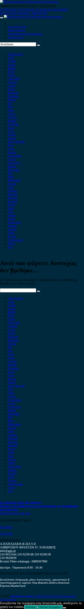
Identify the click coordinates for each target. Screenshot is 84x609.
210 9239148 (25, 9)
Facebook (6, 527)
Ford (11, 110)
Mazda (12, 166)
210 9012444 (8, 9)
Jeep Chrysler (16, 141)
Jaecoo (12, 134)
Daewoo (13, 92)
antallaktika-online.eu (23, 596)
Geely (11, 113)
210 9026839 (60, 9)
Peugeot (13, 194)
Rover (11, 205)
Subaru (12, 226)
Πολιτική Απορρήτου (50, 606)
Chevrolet (14, 78)
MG (10, 173)
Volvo (11, 243)
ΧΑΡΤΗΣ (6, 533)
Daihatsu (13, 96)
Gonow (12, 117)
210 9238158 (43, 9)
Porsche (13, 197)
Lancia (12, 152)
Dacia (11, 89)
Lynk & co (14, 162)
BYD (11, 71)
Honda (12, 120)
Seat (10, 212)
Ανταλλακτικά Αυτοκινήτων (25, 33)
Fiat (10, 106)
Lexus (11, 159)
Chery (11, 75)
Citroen (12, 82)
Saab (11, 208)
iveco (11, 131)
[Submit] (38, 45)
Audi (11, 57)
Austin (12, 61)
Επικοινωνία (15, 37)
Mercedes (14, 169)
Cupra (11, 85)
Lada (11, 148)
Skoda (12, 215)
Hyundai (13, 124)
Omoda (12, 190)
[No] (64, 607)
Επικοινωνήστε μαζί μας (15, 513)
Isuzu (11, 127)
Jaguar (12, 138)
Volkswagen (15, 240)
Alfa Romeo (15, 54)
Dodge (12, 99)
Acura (11, 64)
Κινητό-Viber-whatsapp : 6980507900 (23, 13)
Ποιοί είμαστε (16, 30)
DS (10, 103)
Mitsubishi (14, 180)
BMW (12, 68)
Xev (10, 247)
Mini (11, 176)
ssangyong (14, 222)
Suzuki (12, 229)
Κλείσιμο (31, 606)
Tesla (11, 233)
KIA (10, 145)
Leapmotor (14, 155)
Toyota (12, 236)
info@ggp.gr (8, 551)
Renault (12, 201)
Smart (11, 219)
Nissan (12, 183)
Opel (11, 187)
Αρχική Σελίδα (17, 26)
